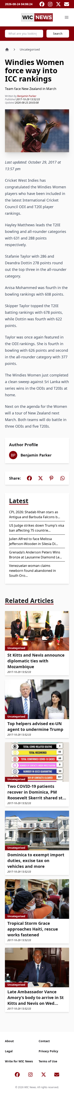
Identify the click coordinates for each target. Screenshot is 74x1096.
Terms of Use (48, 1061)
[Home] (7, 49)
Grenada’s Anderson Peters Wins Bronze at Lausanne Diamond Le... (35, 554)
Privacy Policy (48, 1051)
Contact (44, 1041)
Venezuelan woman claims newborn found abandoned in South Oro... (32, 570)
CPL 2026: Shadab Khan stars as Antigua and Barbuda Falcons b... (34, 514)
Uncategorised (30, 49)
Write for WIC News (19, 1061)
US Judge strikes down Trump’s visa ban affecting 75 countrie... (36, 528)
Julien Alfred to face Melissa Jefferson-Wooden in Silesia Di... (33, 541)
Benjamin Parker (26, 96)
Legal (9, 1051)
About (9, 1041)
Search (57, 33)
